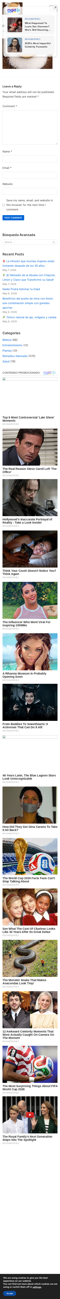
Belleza (7, 339)
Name (7, 151)
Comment (9, 106)
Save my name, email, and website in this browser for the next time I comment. (29, 205)
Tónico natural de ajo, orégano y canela (31, 317)
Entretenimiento (12, 345)
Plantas (7, 350)
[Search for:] (30, 242)
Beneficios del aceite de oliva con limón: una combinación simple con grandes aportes (27, 303)
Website (7, 184)
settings (37, 1287)
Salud (6, 361)
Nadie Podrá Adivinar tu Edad (21, 289)
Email (7, 167)
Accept (9, 1293)
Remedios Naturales (15, 356)
